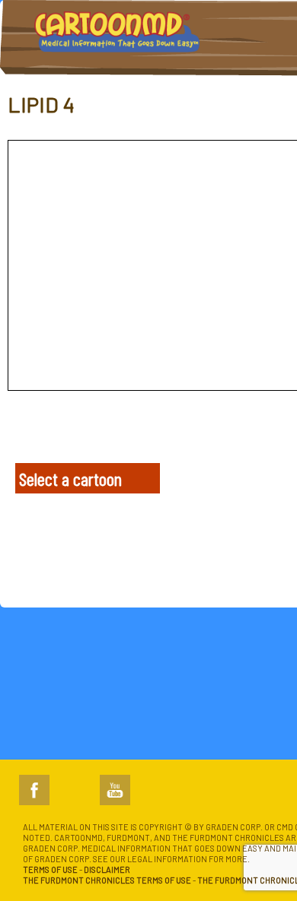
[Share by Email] (122, 431)
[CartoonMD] (117, 38)
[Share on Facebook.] (24, 431)
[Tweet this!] (56, 431)
